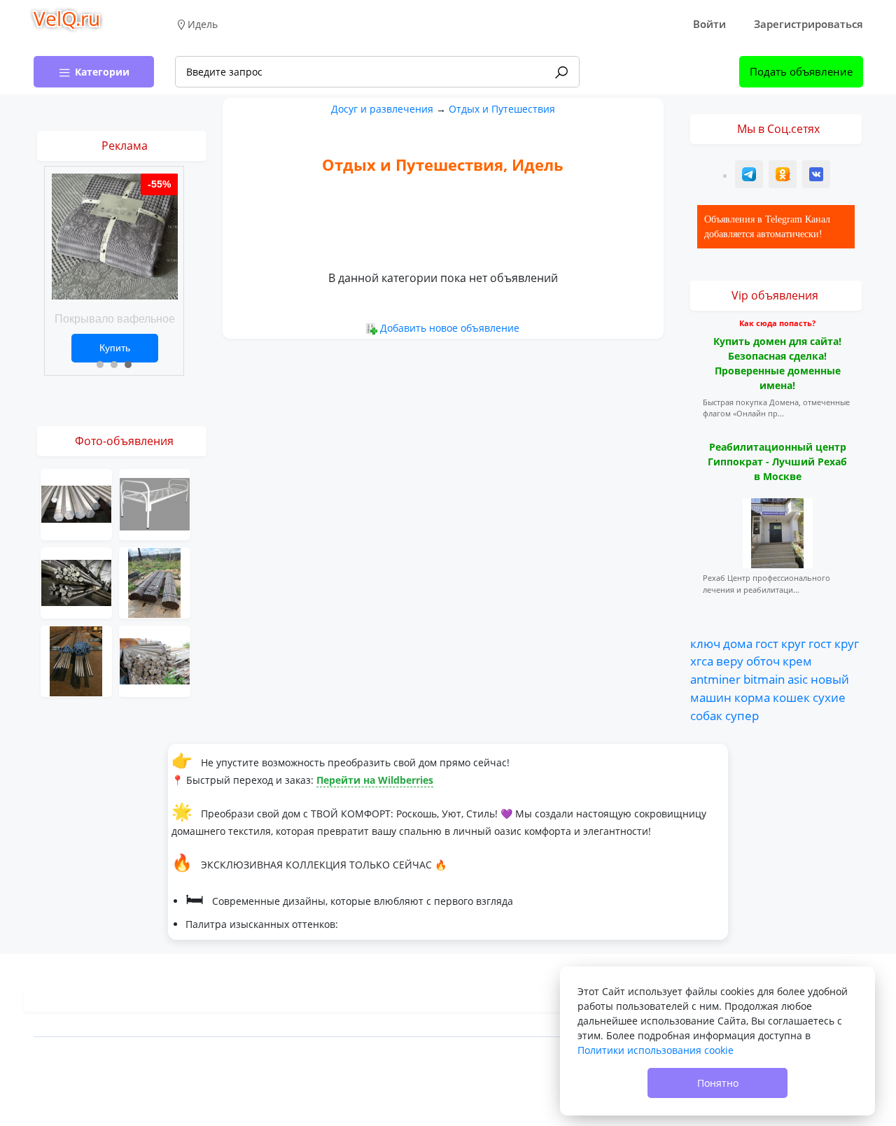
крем (797, 660)
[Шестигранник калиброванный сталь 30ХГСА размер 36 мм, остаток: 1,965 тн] (154, 582)
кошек (791, 697)
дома (737, 643)
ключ (705, 643)
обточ (763, 660)
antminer (715, 678)
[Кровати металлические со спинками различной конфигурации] (154, 503)
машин (711, 697)
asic (798, 678)
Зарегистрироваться (808, 24)
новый (830, 678)
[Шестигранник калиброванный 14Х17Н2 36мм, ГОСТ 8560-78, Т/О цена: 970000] (154, 660)
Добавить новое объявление (449, 328)
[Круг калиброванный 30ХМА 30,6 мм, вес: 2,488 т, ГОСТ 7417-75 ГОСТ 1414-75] (76, 660)
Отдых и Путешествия (502, 108)
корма (752, 697)
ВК (817, 176)
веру (729, 660)
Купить (114, 347)
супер (742, 715)
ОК (784, 176)
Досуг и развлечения (382, 108)
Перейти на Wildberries (374, 780)
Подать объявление (801, 71)
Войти (709, 24)
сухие (829, 697)
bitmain (764, 678)
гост (766, 643)
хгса (701, 660)
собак (706, 715)
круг (793, 643)
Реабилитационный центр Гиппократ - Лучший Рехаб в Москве (777, 461)
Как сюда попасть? (777, 323)
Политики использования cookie (656, 1050)
